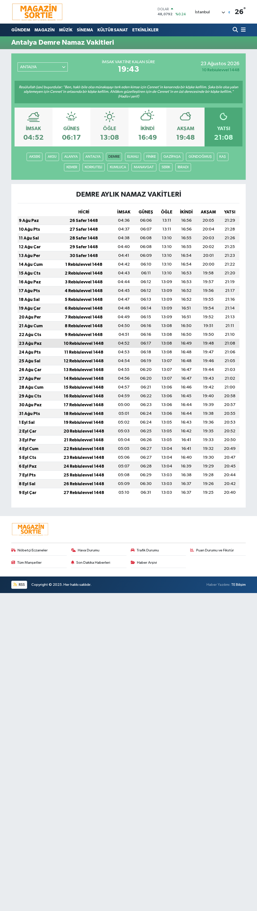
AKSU (52, 156)
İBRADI (183, 167)
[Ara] (236, 30)
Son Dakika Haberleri (93, 562)
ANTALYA (93, 156)
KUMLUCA (118, 167)
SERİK (166, 167)
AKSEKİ (34, 156)
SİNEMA (85, 30)
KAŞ (222, 156)
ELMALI (133, 156)
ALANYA (71, 156)
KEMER (72, 167)
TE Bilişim (238, 585)
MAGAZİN (44, 30)
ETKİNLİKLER (145, 30)
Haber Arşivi (147, 562)
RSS (21, 585)
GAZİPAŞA (172, 156)
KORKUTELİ (93, 167)
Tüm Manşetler (29, 562)
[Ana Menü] (242, 30)
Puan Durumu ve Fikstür (215, 550)
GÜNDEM (20, 30)
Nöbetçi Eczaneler (33, 550)
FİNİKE (151, 156)
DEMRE (114, 156)
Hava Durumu (88, 550)
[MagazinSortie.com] (37, 12)
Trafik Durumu (148, 550)
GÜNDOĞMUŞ (200, 156)
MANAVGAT (144, 167)
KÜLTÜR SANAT (112, 30)
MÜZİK (66, 30)
